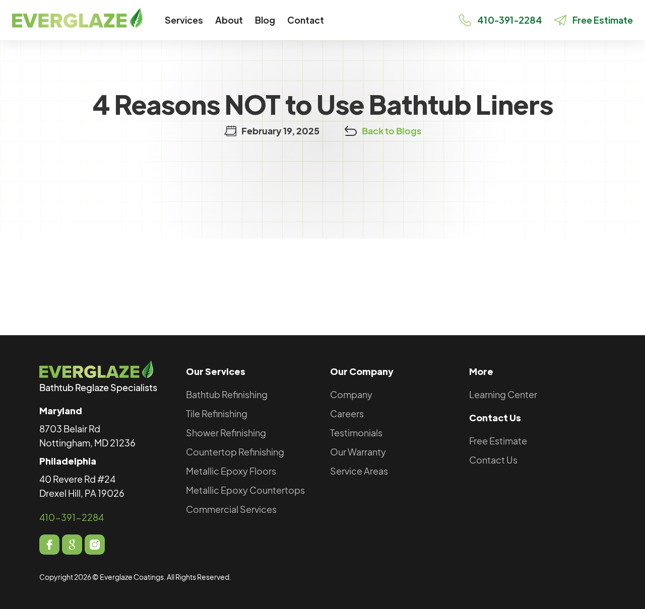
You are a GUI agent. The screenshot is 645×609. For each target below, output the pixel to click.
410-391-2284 (71, 517)
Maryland (60, 410)
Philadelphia (67, 461)
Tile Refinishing (216, 413)
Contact (305, 20)
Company (351, 394)
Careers (347, 413)
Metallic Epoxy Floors (231, 471)
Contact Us (495, 417)
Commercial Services (231, 509)
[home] (77, 18)
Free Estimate (498, 440)
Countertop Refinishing (235, 452)
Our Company (361, 371)
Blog (265, 20)
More (481, 371)
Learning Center (503, 394)
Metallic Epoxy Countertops (245, 490)
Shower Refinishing (226, 432)
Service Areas (359, 471)
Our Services (215, 371)
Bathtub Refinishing (227, 394)
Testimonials (356, 432)
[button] (184, 20)
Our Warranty (358, 452)
